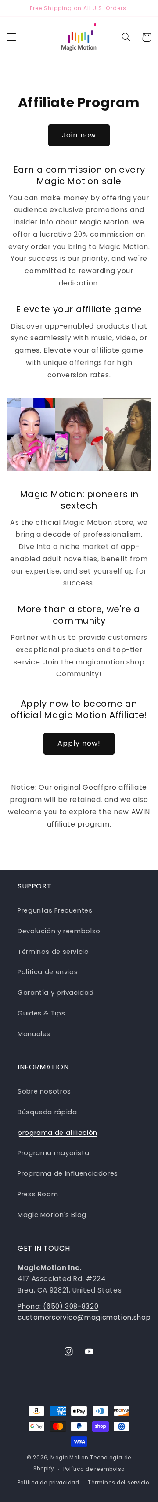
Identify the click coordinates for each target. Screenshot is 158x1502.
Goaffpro (99, 787)
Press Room (38, 1194)
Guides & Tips (41, 1013)
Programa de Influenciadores (68, 1173)
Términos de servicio (53, 951)
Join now (79, 135)
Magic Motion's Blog (52, 1214)
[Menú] (11, 37)
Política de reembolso (94, 1469)
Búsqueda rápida (47, 1112)
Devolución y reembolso (59, 931)
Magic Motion (69, 1457)
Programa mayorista (53, 1152)
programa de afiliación (57, 1132)
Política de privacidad (48, 1482)
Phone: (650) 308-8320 (58, 1306)
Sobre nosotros (44, 1091)
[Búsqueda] (126, 37)
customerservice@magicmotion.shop (84, 1317)
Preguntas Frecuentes (55, 910)
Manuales (34, 1033)
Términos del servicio (118, 1482)
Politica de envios (48, 972)
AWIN (141, 812)
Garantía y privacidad (55, 992)
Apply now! (79, 743)
